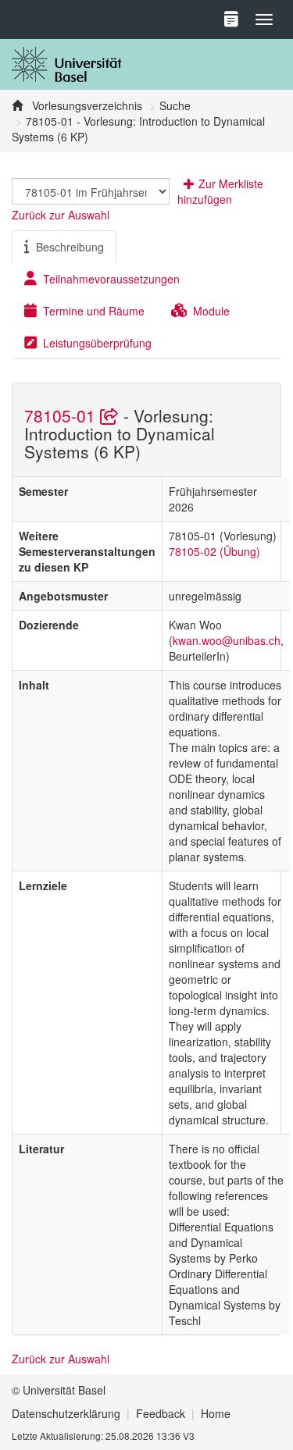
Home (215, 1413)
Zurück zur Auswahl (60, 215)
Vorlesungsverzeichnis (85, 105)
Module (211, 311)
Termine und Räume (94, 311)
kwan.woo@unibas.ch (226, 640)
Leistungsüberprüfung (97, 343)
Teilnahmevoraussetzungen (111, 279)
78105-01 (62, 415)
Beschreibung (70, 247)
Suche (175, 105)
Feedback (160, 1413)
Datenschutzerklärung (66, 1413)
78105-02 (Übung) (214, 551)
